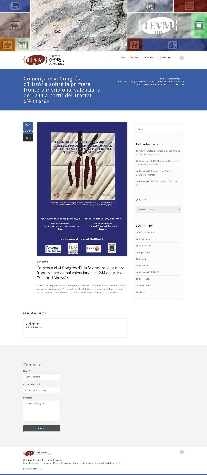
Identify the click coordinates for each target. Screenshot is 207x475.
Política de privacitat (32, 468)
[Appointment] (43, 60)
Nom (26, 371)
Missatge (27, 397)
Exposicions (144, 252)
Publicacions (144, 278)
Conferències (173, 78)
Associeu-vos (165, 57)
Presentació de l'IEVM (149, 272)
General (142, 259)
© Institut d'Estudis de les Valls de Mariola (43, 460)
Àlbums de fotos (146, 232)
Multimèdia (144, 265)
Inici (123, 57)
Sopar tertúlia (145, 285)
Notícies (134, 57)
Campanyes (144, 239)
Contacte (148, 57)
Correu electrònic (33, 384)
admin (45, 261)
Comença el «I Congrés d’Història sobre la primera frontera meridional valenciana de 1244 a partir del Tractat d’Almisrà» (81, 272)
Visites (142, 292)
